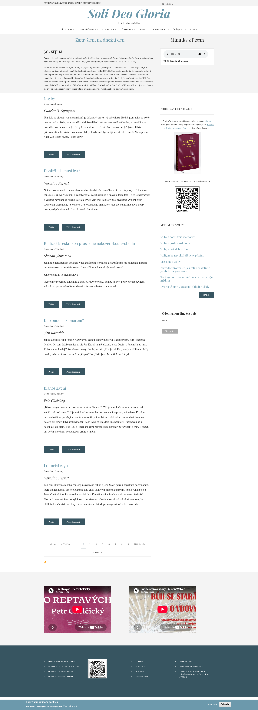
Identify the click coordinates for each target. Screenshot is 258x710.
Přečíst (54, 155)
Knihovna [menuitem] (159, 29)
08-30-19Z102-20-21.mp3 (175, 60)
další (206, 294)
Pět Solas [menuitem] (66, 29)
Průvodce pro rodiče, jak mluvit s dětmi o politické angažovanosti (185, 269)
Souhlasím (212, 704)
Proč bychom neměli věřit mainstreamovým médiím (187, 279)
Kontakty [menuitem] (141, 666)
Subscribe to (45, 562)
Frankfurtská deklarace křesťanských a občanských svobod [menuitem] (72, 3)
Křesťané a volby (170, 261)
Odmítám (225, 704)
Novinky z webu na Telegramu (63, 666)
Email (165, 320)
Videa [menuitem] (142, 29)
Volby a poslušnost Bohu (175, 243)
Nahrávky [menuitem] (108, 29)
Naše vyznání (186, 661)
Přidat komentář (73, 154)
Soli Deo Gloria (129, 13)
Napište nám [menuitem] (142, 676)
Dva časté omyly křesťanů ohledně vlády (184, 287)
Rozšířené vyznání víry (191, 666)
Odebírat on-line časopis (60, 671)
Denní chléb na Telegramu (61, 661)
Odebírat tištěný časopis (60, 676)
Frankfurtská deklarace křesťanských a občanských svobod (194, 674)
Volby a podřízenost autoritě (177, 237)
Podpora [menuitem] (140, 671)
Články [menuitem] (177, 29)
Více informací (70, 706)
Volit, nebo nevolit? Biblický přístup (182, 255)
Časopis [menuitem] (126, 29)
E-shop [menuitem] (193, 29)
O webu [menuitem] (139, 661)
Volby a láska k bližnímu (174, 249)
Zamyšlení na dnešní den (100, 40)
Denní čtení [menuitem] (87, 29)
